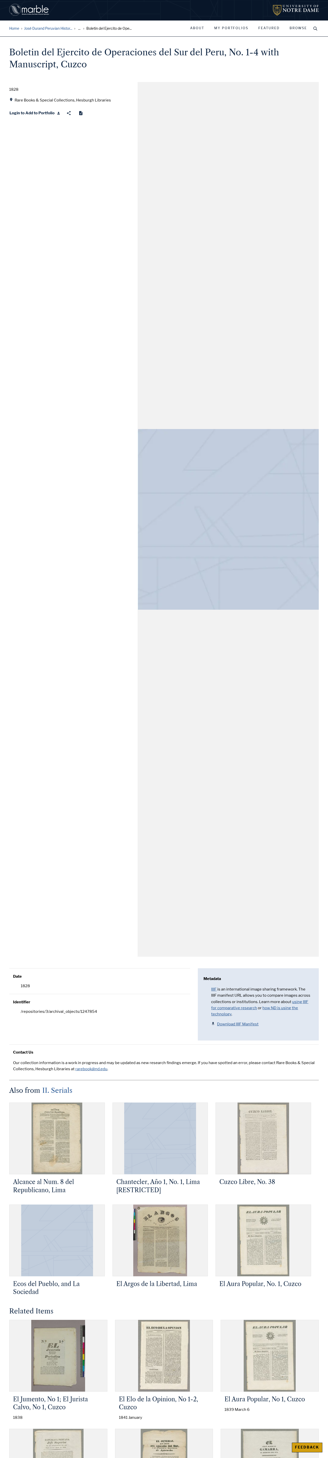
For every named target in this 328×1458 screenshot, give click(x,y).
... (79, 28)
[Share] (69, 113)
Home (14, 28)
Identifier (21, 1002)
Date (17, 976)
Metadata (212, 978)
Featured (269, 28)
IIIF (214, 989)
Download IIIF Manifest (238, 1024)
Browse (298, 28)
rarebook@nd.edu (91, 1069)
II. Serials (57, 1090)
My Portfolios (231, 28)
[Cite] (81, 113)
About (197, 28)
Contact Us (23, 1052)
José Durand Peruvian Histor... (48, 28)
